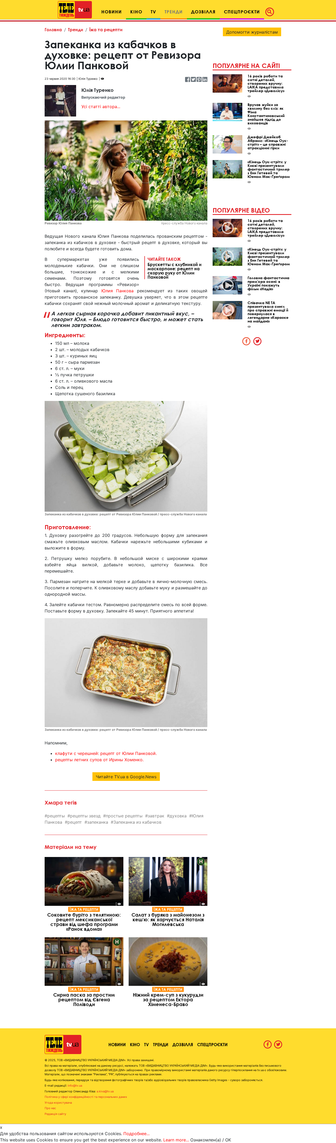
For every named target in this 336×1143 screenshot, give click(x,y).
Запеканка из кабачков (137, 822)
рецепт (74, 822)
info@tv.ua (75, 1085)
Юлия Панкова (117, 290)
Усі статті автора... (100, 106)
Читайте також (175, 268)
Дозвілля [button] (203, 11)
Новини (117, 1044)
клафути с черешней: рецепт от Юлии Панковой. (106, 753)
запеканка (97, 822)
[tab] (246, 341)
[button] (271, 11)
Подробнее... (136, 1133)
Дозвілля (182, 1044)
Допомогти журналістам (252, 32)
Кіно (135, 1044)
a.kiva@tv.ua (105, 1091)
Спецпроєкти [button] (242, 11)
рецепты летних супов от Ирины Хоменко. (99, 759)
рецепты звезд (85, 815)
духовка (178, 815)
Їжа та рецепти (106, 29)
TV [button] (153, 11)
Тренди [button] (174, 11)
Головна (53, 29)
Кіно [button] (136, 11)
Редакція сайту (55, 1114)
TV (146, 1044)
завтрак (156, 815)
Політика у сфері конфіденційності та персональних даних (86, 1097)
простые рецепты (124, 815)
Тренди (75, 29)
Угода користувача (58, 1102)
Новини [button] (111, 11)
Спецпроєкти (212, 1044)
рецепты (56, 815)
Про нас (50, 1108)
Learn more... (176, 1139)
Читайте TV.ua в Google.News (126, 776)
